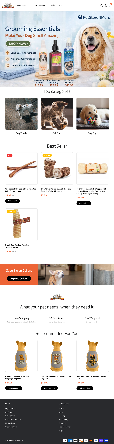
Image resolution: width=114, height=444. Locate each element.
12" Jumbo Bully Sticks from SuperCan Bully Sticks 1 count (20, 190)
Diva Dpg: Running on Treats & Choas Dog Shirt (56, 377)
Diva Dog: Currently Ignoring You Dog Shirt (91, 377)
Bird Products (10, 423)
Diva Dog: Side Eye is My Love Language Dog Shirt (17, 377)
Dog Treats (21, 133)
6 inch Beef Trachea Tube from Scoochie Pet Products (17, 246)
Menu (61, 412)
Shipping (62, 416)
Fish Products (10, 416)
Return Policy (63, 419)
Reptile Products (11, 427)
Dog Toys (93, 133)
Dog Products (39, 5)
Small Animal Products (13, 419)
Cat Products (22, 5)
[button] (102, 5)
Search (61, 408)
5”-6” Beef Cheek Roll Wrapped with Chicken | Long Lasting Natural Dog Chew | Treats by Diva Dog (91, 191)
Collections (55, 5)
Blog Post (62, 430)
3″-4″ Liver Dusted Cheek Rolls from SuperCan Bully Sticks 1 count (56, 190)
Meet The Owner (64, 427)
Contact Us (62, 423)
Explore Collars (19, 279)
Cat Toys (57, 133)
